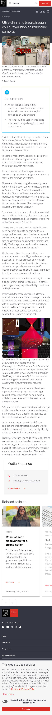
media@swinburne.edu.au (27, 480)
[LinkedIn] (16, 627)
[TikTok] (20, 627)
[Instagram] (12, 627)
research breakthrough (17, 183)
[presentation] (12, 602)
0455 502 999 (20, 475)
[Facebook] (3, 627)
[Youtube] (7, 627)
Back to (9, 81)
